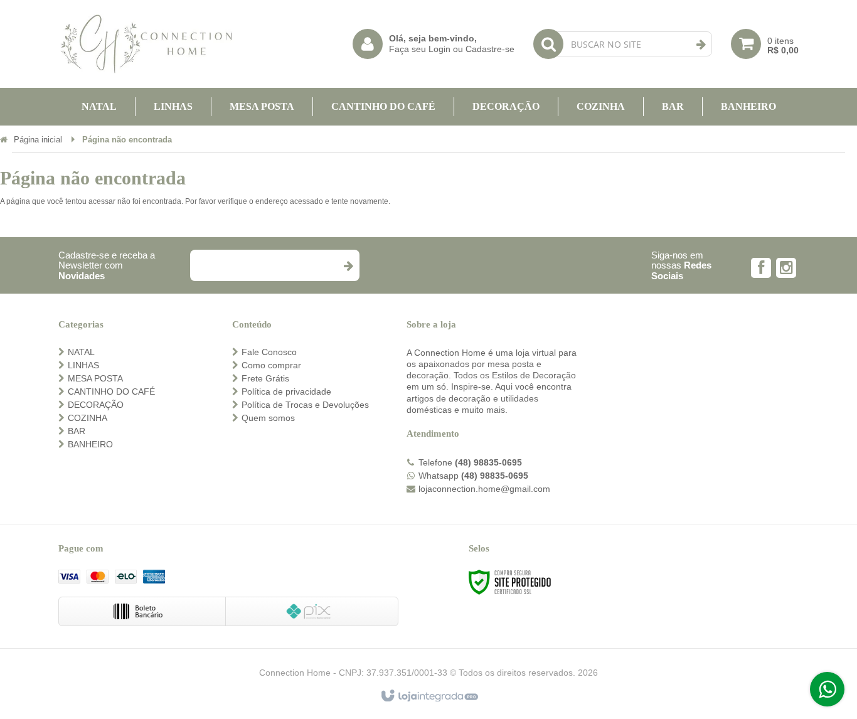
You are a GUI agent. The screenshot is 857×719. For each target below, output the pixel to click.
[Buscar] (701, 44)
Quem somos (268, 418)
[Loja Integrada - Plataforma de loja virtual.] (428, 696)
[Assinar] (347, 265)
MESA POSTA (95, 378)
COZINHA (87, 418)
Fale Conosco (269, 352)
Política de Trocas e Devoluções (305, 405)
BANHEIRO (90, 444)
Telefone (470, 462)
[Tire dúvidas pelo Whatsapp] (827, 689)
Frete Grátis (265, 378)
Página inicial (38, 139)
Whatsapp (473, 476)
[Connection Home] (146, 44)
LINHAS (83, 365)
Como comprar (271, 365)
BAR (76, 431)
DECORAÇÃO (96, 405)
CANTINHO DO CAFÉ (111, 391)
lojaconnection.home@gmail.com (484, 489)
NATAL (81, 352)
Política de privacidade (286, 391)
